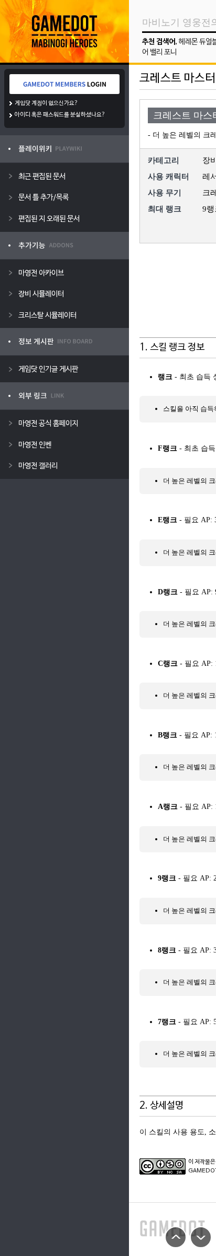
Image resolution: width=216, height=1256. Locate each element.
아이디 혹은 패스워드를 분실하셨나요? (60, 115)
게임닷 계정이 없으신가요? (46, 103)
